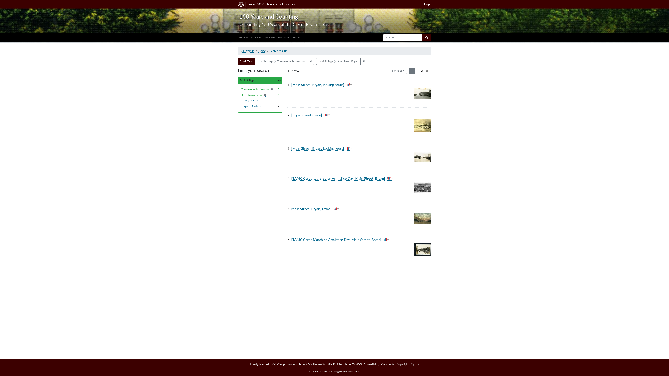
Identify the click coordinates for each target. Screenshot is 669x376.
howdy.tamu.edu (260, 364)
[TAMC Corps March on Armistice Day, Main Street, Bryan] (336, 240)
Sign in (415, 364)
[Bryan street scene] (306, 115)
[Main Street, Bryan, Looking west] (317, 148)
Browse (283, 37)
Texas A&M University (312, 364)
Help (427, 4)
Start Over (246, 61)
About (297, 37)
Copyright (403, 364)
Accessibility (371, 364)
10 (395, 70)
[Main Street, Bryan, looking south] (317, 85)
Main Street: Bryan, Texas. (311, 209)
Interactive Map (263, 37)
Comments (387, 364)
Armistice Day (249, 100)
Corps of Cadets (251, 106)
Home (243, 37)
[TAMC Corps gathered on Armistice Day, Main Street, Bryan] (338, 178)
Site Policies (335, 364)
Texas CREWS (353, 364)
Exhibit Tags (247, 80)
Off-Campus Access (284, 364)
